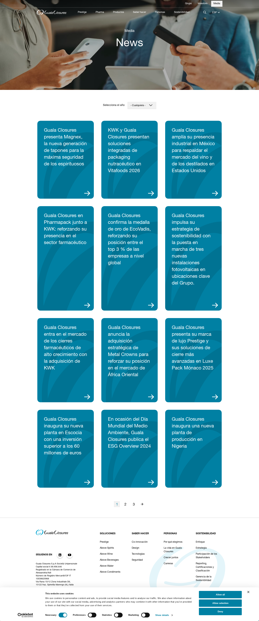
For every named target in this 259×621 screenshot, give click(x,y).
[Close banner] (248, 592)
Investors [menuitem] (202, 4)
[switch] (92, 615)
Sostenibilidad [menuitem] (181, 12)
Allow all (220, 594)
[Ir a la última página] (142, 504)
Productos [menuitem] (118, 12)
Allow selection (220, 603)
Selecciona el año (114, 105)
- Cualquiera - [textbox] (138, 105)
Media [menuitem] (216, 4)
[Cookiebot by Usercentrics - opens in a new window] (25, 615)
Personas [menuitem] (160, 12)
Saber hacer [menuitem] (139, 12)
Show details (162, 615)
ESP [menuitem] (214, 13)
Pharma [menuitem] (100, 12)
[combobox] (142, 105)
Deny (220, 611)
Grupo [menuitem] (188, 4)
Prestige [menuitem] (82, 12)
